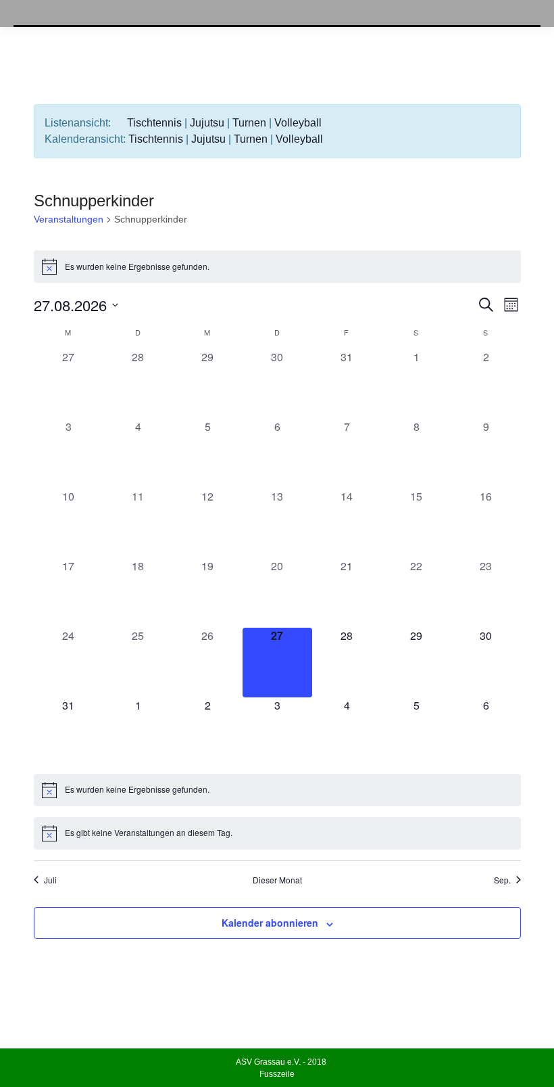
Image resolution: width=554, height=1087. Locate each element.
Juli (50, 880)
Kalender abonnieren (270, 922)
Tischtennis (154, 123)
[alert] (277, 266)
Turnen (249, 123)
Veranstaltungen (68, 219)
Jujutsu (207, 123)
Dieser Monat (277, 880)
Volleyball (298, 123)
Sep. (502, 880)
